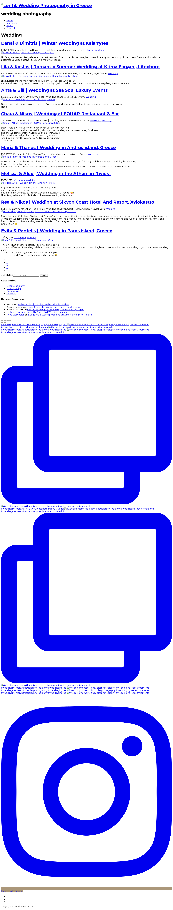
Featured (88, 50)
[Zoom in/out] (10, 320)
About (9, 25)
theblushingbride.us (17, 312)
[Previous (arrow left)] (2, 322)
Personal (11, 293)
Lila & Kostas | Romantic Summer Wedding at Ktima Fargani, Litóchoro (80, 66)
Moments (11, 23)
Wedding (100, 50)
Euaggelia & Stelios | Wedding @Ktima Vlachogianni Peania (60, 314)
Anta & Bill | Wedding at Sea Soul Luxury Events (54, 90)
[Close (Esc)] (2, 320)
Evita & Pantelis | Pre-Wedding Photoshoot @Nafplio (55, 309)
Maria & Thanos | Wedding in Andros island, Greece (58, 147)
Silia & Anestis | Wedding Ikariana (49, 312)
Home (9, 20)
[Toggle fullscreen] (7, 320)
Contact (10, 28)
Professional (13, 291)
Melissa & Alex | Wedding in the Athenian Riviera (56, 173)
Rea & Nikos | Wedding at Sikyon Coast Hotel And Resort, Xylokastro (77, 202)
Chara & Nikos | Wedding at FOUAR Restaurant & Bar (60, 113)
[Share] (5, 320)
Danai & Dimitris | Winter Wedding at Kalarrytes (54, 43)
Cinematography (15, 286)
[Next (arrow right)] (5, 322)
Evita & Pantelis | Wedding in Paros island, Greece (56, 230)
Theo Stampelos (15, 314)
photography (13, 288)
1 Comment (19, 180)
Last (8, 270)
